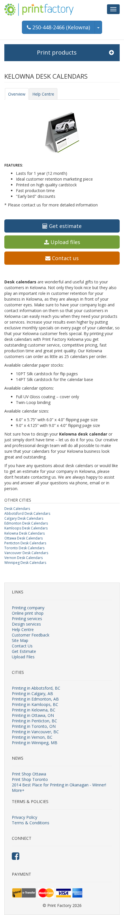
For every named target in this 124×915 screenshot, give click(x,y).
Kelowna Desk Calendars (24, 533)
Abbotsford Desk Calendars (27, 513)
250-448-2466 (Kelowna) (60, 27)
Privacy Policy (24, 817)
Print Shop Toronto (30, 779)
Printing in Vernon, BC (32, 737)
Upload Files (23, 656)
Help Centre (43, 94)
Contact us (64, 258)
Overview (16, 94)
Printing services (27, 618)
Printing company (28, 607)
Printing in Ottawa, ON (33, 715)
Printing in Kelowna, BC (33, 710)
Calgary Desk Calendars (23, 518)
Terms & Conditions (30, 822)
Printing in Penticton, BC (34, 721)
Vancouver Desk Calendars (26, 552)
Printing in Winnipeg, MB (34, 742)
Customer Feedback (30, 635)
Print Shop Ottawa (29, 774)
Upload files (64, 242)
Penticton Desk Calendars (25, 543)
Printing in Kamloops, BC (35, 704)
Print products (57, 52)
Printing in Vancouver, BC (35, 731)
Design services (26, 624)
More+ (18, 790)
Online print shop (28, 613)
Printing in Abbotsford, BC (36, 688)
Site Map (20, 640)
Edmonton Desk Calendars (26, 523)
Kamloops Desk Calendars (26, 528)
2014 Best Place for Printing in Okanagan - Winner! (59, 785)
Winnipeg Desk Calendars (25, 562)
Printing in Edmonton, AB (35, 699)
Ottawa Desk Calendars (23, 538)
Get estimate (65, 226)
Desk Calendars (17, 508)
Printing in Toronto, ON (34, 726)
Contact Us (22, 646)
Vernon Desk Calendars (23, 557)
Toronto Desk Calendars (24, 547)
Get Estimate (24, 651)
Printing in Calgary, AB (32, 693)
